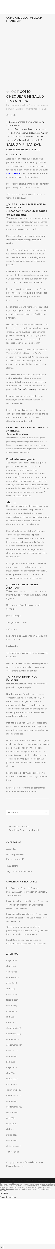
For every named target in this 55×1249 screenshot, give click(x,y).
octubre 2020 (12, 1152)
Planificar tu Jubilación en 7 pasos (21, 934)
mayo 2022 (11, 1067)
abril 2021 (10, 1129)
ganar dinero (12, 866)
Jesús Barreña (16, 109)
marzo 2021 (11, 1135)
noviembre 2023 (13, 1034)
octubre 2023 (12, 1039)
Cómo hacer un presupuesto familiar (29, 133)
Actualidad (11, 849)
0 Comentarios (33, 109)
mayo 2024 (11, 1011)
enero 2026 (11, 972)
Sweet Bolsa (11, 940)
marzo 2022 (11, 1079)
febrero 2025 (12, 1000)
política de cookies (7, 1189)
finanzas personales (38, 105)
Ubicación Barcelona (40, 1181)
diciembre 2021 (13, 1090)
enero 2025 (11, 1005)
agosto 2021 (12, 1112)
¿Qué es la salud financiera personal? (29, 129)
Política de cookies (15, 1166)
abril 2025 (10, 989)
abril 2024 (11, 1017)
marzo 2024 (11, 1022)
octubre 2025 (12, 977)
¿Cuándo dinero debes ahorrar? (27, 136)
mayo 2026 (11, 960)
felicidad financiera (26, 389)
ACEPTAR (4, 1193)
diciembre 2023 (13, 1028)
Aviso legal (38, 1162)
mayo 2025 (11, 983)
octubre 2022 (12, 1056)
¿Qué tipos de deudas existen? (26, 140)
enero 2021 (11, 1140)
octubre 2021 (12, 1101)
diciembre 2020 (13, 1146)
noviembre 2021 (13, 1095)
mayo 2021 (11, 1124)
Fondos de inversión (15, 859)
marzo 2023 (11, 1050)
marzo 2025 (11, 994)
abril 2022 (11, 1073)
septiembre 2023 (14, 1045)
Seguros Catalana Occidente (19, 871)
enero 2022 (11, 1084)
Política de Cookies (24, 1181)
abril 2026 (11, 966)
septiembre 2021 (14, 1107)
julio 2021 (10, 1118)
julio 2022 (10, 1062)
